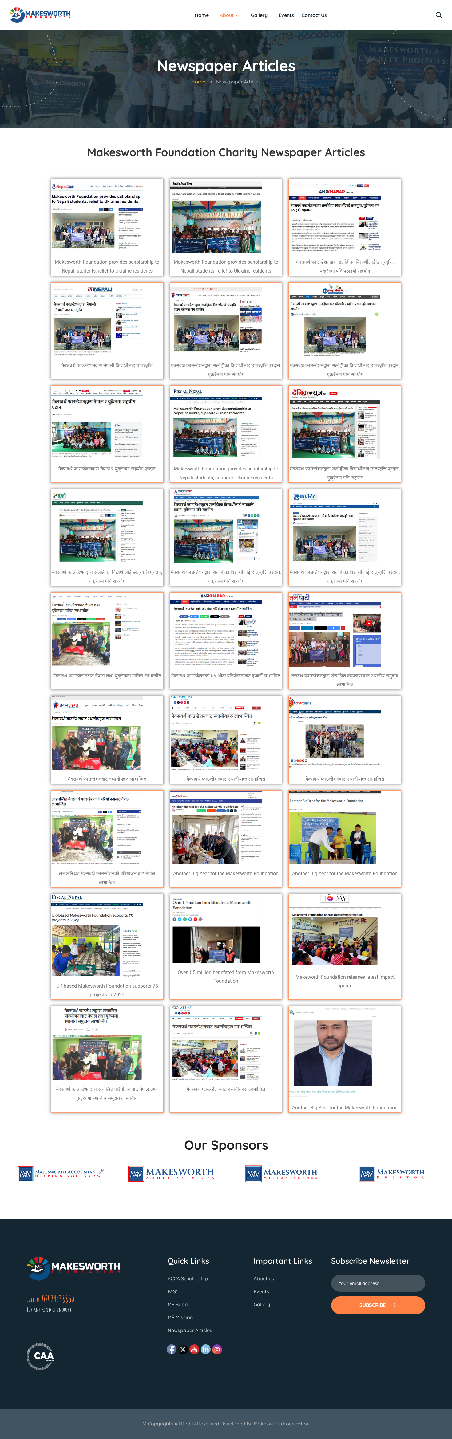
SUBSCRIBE (372, 1305)
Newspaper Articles (190, 1330)
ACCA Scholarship (188, 1278)
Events (286, 15)
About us (264, 1278)
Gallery (259, 15)
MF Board (179, 1304)
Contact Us (314, 15)
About (227, 15)
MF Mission (180, 1317)
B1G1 (173, 1291)
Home (202, 15)
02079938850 (58, 1298)
